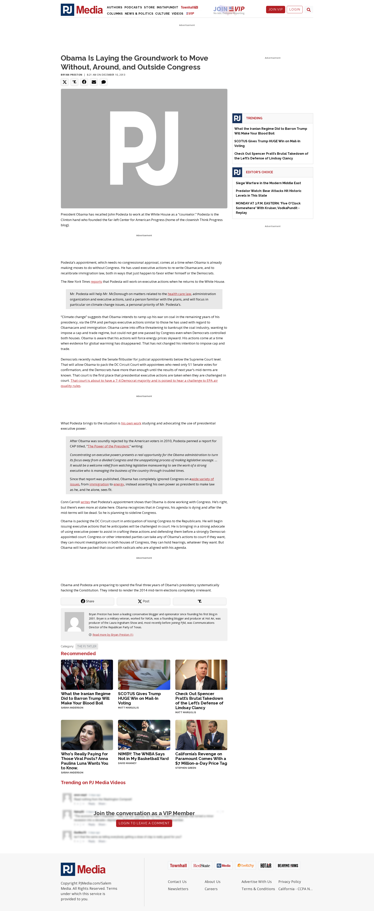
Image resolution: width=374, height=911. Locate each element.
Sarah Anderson (72, 707)
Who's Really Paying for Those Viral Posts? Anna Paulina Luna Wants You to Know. (84, 760)
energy (119, 484)
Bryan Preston (71, 74)
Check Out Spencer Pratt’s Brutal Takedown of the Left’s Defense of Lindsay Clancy (199, 700)
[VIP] (190, 13)
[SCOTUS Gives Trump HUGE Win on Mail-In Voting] (144, 674)
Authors (115, 7)
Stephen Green (185, 768)
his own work (131, 423)
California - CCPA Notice (295, 888)
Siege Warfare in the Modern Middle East (268, 183)
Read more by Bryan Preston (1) (113, 634)
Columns (115, 13)
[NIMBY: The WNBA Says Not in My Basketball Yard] (144, 734)
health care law (179, 294)
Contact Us (177, 881)
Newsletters (178, 888)
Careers (211, 888)
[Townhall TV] (191, 7)
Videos (177, 13)
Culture (162, 13)
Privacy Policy (289, 881)
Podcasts (133, 7)
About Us (213, 881)
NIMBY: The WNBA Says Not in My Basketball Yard (143, 756)
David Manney (127, 763)
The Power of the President (108, 446)
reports (96, 281)
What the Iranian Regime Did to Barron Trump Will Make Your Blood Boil (86, 698)
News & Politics (139, 13)
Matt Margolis (128, 707)
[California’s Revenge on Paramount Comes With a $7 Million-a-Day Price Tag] (201, 734)
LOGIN (294, 9)
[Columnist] (76, 621)
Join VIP (276, 9)
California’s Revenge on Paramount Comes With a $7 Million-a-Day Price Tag (201, 758)
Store (149, 7)
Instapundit (167, 7)
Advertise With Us (257, 881)
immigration (99, 484)
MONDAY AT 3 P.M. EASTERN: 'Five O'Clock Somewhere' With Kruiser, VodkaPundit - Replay (268, 208)
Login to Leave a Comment (144, 823)
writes (85, 502)
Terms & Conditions (258, 888)
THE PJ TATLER (86, 646)
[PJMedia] (82, 9)
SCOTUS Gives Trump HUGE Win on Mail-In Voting (139, 698)
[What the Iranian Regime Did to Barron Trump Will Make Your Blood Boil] (87, 674)
